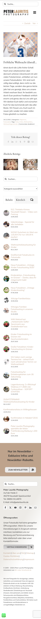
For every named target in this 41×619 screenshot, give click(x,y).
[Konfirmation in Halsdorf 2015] (6, 417)
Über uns (16, 553)
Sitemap (30, 553)
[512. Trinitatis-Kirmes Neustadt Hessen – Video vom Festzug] (6, 211)
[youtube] (15, 507)
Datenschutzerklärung (13, 559)
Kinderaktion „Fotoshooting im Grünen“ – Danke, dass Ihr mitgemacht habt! (23, 277)
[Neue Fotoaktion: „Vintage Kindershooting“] (6, 288)
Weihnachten (28, 122)
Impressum (29, 559)
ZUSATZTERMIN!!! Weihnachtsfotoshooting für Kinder (19, 400)
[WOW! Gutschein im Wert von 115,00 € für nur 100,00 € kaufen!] (6, 234)
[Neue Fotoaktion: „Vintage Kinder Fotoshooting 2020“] (6, 266)
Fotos (17, 122)
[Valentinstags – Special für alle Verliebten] (6, 223)
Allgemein (23, 119)
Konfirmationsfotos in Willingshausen (20, 409)
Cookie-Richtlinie (10, 556)
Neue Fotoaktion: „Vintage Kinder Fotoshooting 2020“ (23, 266)
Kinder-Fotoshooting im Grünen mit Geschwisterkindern (21, 336)
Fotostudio (6, 122)
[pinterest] (25, 507)
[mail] (35, 507)
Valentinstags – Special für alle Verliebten (22, 223)
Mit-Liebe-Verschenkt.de (23, 570)
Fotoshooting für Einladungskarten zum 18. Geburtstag (22, 374)
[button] (5, 164)
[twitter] (10, 507)
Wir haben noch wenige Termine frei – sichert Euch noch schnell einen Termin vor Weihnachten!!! (24, 360)
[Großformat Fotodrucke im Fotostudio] (6, 256)
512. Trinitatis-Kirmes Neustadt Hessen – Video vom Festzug (24, 211)
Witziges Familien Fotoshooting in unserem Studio (22, 309)
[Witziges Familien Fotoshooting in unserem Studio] (6, 309)
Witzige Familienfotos (20, 298)
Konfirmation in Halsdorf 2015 (24, 418)
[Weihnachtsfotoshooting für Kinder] (6, 245)
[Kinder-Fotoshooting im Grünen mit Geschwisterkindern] (6, 336)
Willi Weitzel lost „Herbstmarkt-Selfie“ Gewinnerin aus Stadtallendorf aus (20, 323)
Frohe (21, 122)
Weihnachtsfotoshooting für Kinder (23, 246)
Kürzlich (20, 200)
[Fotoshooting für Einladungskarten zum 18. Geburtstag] (6, 374)
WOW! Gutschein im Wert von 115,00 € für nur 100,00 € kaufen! (24, 234)
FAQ (23, 553)
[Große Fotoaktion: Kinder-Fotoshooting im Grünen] (6, 348)
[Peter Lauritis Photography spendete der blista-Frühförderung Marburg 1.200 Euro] (6, 429)
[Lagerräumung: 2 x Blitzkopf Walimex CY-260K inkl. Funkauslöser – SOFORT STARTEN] (6, 388)
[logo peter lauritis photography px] (16, 10)
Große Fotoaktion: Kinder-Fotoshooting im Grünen (22, 348)
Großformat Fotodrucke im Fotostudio (22, 256)
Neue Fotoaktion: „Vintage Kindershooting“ (22, 289)
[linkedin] (30, 507)
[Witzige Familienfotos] (6, 298)
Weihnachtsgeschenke (10, 124)
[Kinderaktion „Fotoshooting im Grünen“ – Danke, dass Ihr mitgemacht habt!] (6, 277)
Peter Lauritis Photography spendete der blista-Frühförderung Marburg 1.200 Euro (24, 429)
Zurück (27, 23)
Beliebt (9, 200)
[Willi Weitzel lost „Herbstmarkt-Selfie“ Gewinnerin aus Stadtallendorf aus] (6, 323)
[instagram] (20, 507)
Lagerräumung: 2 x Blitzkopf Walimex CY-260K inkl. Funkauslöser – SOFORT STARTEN (23, 388)
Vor (34, 23)
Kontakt (6, 553)
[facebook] (5, 507)
